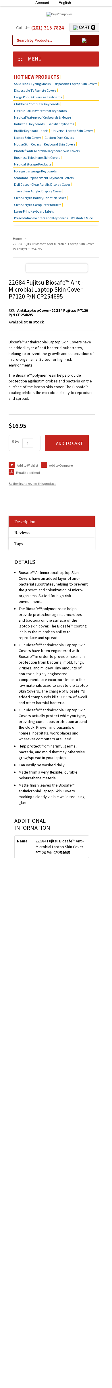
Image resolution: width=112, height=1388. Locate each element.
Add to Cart (69, 443)
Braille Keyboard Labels (31, 130)
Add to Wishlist (27, 465)
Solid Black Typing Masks (32, 84)
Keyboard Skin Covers (59, 144)
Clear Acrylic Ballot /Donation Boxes (40, 198)
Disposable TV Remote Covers (35, 90)
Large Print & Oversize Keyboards (38, 97)
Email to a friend (28, 472)
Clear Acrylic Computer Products (37, 205)
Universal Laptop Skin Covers (72, 130)
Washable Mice (82, 218)
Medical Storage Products (32, 164)
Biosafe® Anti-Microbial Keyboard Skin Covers (47, 151)
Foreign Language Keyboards (35, 171)
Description (24, 521)
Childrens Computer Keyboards (36, 104)
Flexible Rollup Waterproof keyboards (40, 111)
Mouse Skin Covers (27, 144)
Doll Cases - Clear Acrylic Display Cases (42, 184)
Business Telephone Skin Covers (37, 157)
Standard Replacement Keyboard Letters (44, 178)
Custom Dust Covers (59, 137)
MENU (33, 58)
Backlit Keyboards (61, 124)
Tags (18, 543)
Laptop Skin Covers (27, 137)
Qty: (15, 441)
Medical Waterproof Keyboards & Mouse (42, 117)
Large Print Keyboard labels (34, 211)
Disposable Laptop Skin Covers (75, 84)
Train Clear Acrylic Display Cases (37, 191)
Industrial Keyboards (29, 124)
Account (42, 3)
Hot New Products (36, 77)
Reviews (22, 532)
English (65, 3)
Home (17, 238)
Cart (86, 27)
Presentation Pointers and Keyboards (41, 218)
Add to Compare (61, 465)
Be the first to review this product (32, 483)
